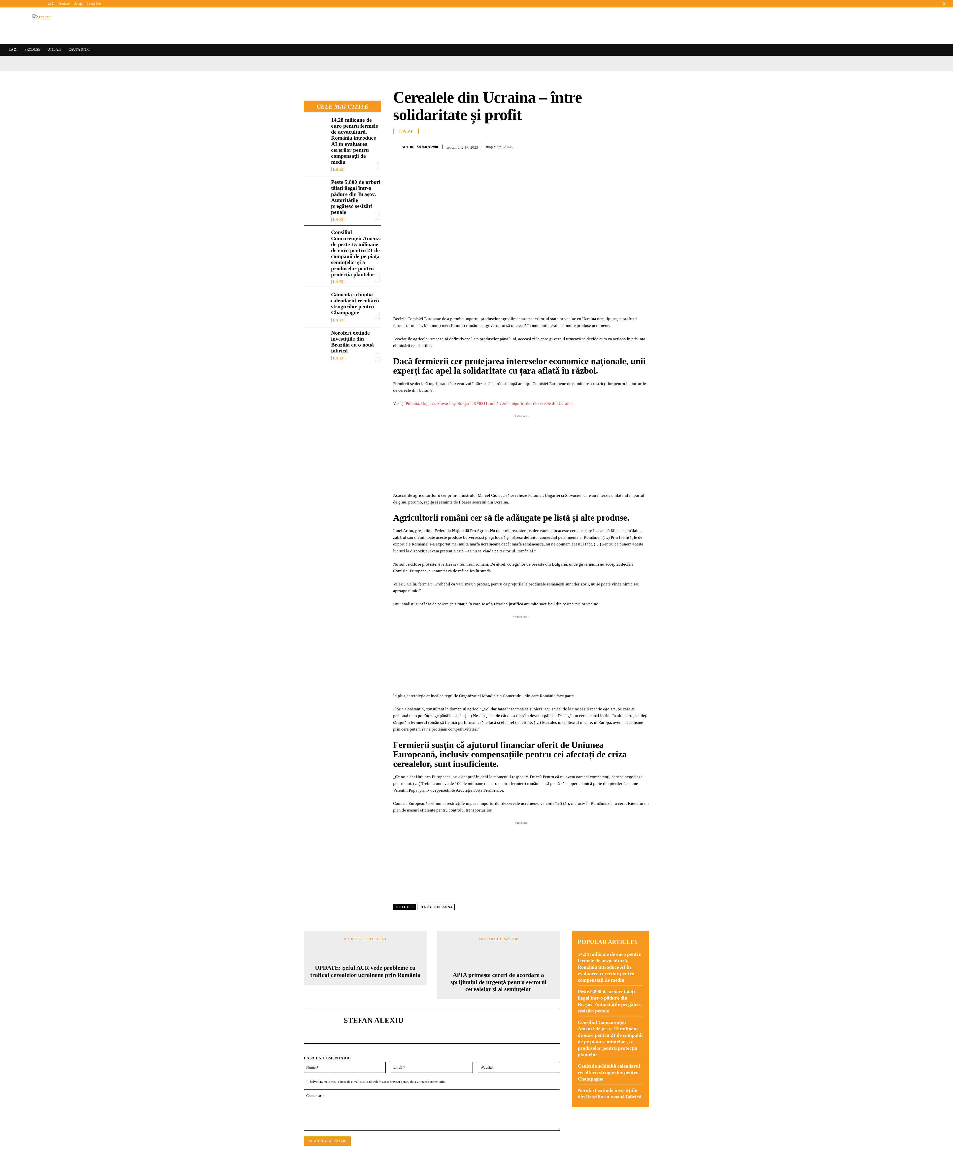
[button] (944, 3)
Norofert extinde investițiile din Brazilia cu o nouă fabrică (352, 342)
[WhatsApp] (621, 146)
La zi (338, 169)
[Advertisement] (521, 453)
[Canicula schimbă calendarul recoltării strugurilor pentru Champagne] (315, 302)
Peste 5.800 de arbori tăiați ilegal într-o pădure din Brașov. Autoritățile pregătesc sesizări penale (355, 197)
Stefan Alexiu (427, 147)
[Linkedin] (632, 146)
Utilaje (78, 3)
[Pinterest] (609, 146)
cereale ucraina (435, 907)
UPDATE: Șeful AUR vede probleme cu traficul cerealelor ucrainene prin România (365, 971)
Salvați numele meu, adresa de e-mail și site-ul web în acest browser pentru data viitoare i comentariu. (377, 1082)
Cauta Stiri (94, 3)
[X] (598, 146)
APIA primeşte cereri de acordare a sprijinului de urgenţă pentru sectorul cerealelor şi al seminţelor (498, 982)
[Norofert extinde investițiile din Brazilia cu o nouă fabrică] (315, 340)
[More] (644, 146)
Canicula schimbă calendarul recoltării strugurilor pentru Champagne (355, 303)
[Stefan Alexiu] (397, 147)
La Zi (51, 3)
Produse (64, 3)
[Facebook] (587, 146)
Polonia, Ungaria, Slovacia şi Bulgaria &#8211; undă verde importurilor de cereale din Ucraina (489, 403)
